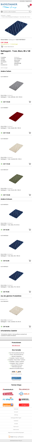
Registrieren (28, 1)
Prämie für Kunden (16, 380)
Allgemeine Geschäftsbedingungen (16, 432)
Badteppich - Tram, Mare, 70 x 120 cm (10, 287)
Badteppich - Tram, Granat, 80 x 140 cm (11, 128)
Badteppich (12, 39)
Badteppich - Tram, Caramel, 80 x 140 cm (11, 159)
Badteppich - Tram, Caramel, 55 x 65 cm (11, 321)
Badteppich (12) (3, 299)
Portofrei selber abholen (16, 374)
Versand (16, 412)
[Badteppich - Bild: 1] (16, 28)
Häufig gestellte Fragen (16, 417)
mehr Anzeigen (4, 67)
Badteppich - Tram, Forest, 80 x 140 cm (11, 190)
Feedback (16, 420)
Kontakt (16, 423)
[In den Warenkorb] (30, 102)
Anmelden (22, 1)
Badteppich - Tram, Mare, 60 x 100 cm (10, 256)
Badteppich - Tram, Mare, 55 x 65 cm (10, 225)
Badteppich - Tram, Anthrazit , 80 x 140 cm (11, 97)
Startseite (16, 409)
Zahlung (16, 414)
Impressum (16, 426)
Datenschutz (16, 429)
